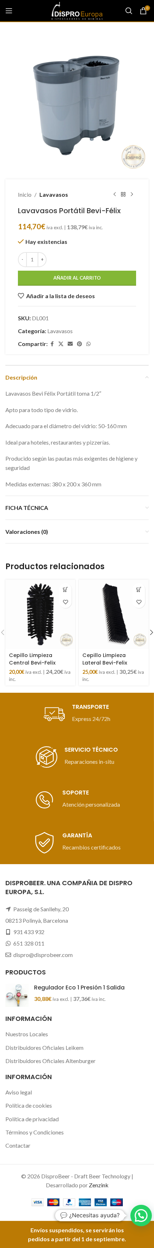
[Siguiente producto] (131, 194)
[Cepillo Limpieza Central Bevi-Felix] (40, 614)
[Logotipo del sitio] (77, 9)
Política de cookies (28, 1105)
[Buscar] (129, 11)
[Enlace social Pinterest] (79, 344)
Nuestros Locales (26, 1034)
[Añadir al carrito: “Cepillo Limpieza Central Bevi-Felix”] (65, 589)
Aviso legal (18, 1092)
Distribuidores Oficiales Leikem (44, 1047)
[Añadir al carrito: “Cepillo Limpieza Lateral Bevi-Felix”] (139, 589)
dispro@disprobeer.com (43, 954)
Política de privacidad (32, 1119)
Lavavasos (53, 194)
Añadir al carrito (77, 278)
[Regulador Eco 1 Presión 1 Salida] (17, 995)
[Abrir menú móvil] (9, 11)
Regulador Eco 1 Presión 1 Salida (79, 988)
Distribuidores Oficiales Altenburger (50, 1060)
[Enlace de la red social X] (61, 344)
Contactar (17, 1145)
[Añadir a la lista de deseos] (65, 602)
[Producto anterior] (114, 194)
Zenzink (99, 1185)
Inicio (25, 194)
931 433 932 (28, 931)
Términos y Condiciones (34, 1132)
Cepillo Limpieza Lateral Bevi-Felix (104, 659)
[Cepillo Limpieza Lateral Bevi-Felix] (114, 614)
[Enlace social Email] (70, 344)
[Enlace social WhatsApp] (88, 344)
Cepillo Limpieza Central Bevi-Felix (32, 659)
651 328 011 (28, 943)
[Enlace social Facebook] (52, 344)
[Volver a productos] (123, 194)
